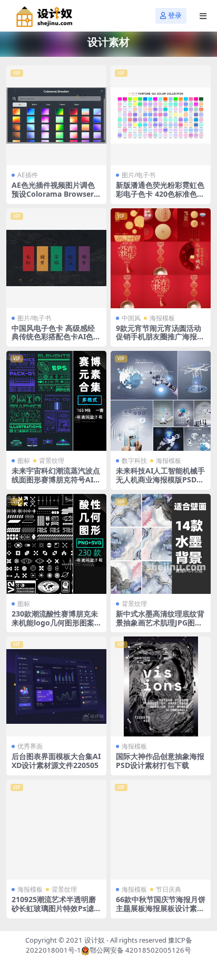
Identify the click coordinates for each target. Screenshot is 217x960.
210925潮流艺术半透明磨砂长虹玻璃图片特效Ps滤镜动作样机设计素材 (56, 908)
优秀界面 (30, 746)
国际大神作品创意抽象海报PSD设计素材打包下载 (160, 760)
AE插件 (27, 174)
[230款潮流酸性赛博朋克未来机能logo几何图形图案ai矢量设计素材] (56, 544)
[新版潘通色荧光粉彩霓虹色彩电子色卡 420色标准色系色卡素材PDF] (161, 115)
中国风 (131, 318)
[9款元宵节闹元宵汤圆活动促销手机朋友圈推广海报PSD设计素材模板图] (161, 258)
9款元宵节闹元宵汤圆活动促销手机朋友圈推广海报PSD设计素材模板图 (159, 337)
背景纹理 (51, 460)
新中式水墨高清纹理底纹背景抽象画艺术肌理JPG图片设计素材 (160, 622)
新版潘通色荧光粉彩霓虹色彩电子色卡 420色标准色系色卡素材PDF (160, 194)
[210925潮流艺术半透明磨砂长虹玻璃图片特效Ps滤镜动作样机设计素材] (56, 830)
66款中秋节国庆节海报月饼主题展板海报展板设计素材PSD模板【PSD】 (160, 908)
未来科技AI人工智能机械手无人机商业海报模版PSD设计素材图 (160, 479)
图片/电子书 (138, 174)
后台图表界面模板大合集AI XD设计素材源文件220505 (56, 760)
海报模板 (162, 318)
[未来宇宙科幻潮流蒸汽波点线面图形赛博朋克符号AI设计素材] (56, 401)
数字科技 (134, 460)
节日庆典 (168, 889)
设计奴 (94, 940)
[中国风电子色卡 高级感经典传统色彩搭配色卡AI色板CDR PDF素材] (56, 258)
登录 (175, 15)
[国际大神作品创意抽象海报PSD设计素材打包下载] (161, 686)
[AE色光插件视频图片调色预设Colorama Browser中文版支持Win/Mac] (56, 115)
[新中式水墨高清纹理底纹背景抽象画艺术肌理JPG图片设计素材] (161, 544)
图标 (23, 460)
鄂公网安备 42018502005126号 (140, 950)
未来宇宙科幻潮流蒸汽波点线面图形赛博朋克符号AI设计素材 (56, 479)
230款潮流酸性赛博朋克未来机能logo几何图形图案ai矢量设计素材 (56, 622)
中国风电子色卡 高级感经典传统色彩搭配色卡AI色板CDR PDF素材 (56, 337)
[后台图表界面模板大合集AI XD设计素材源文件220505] (56, 686)
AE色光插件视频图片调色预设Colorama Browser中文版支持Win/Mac (56, 194)
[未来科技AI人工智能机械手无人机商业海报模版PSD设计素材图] (161, 401)
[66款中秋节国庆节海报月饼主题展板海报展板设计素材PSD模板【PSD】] (161, 830)
